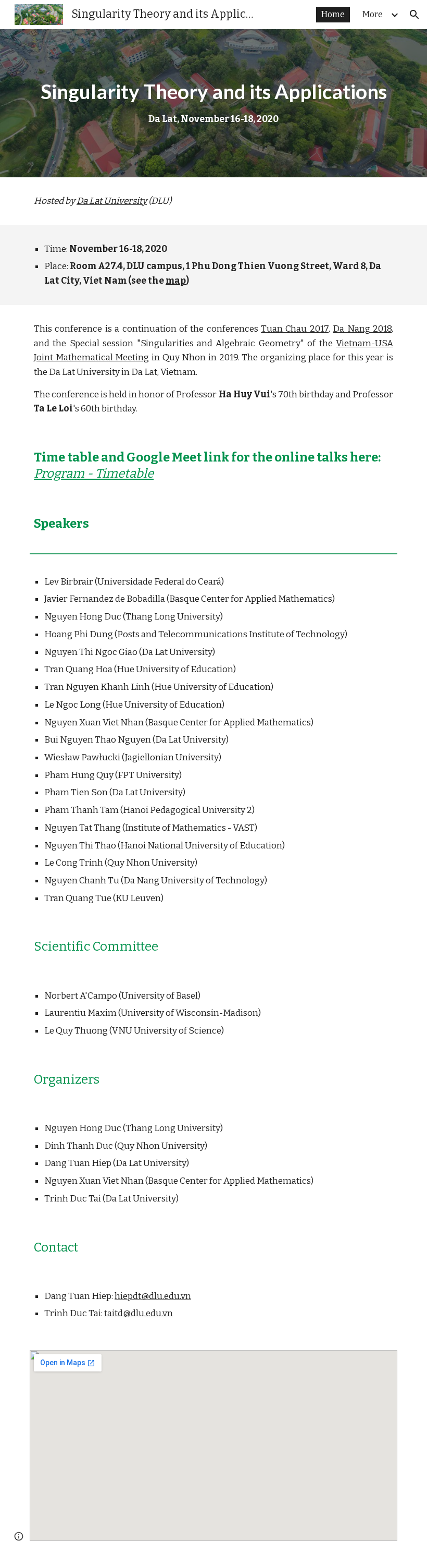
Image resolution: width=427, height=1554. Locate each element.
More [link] (372, 14)
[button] (414, 14)
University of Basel (159, 995)
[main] (213, 103)
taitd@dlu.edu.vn (138, 1313)
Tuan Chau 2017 (295, 328)
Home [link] (333, 14)
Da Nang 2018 (362, 328)
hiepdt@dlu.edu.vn (153, 1296)
